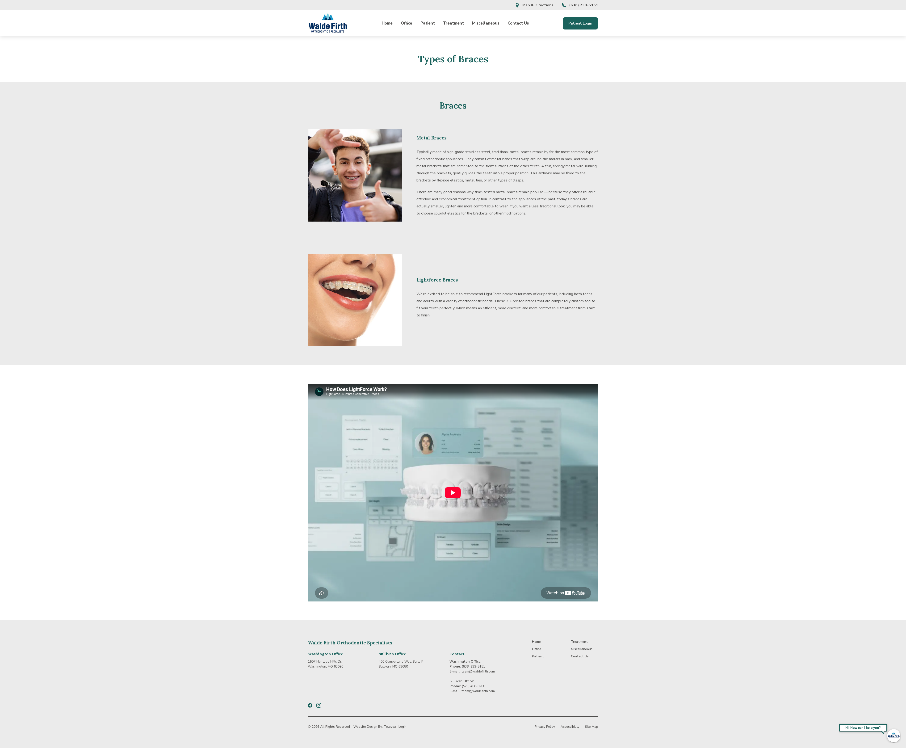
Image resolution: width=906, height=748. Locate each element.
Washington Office (325, 653)
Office (406, 23)
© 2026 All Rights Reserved (329, 726)
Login (402, 726)
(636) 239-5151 (583, 5)
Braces (453, 105)
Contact (457, 653)
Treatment (453, 23)
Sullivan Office (392, 653)
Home (387, 23)
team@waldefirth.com (478, 671)
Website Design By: (368, 726)
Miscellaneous (485, 23)
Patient (427, 23)
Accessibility (570, 726)
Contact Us (518, 23)
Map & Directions (538, 5)
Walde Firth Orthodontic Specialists (350, 643)
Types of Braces (453, 59)
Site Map (591, 726)
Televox (390, 726)
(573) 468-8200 (473, 686)
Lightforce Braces (437, 280)
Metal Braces (431, 138)
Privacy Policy (545, 726)
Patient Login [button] (580, 23)
